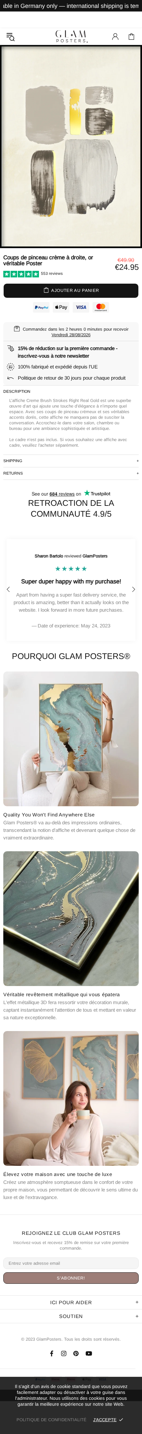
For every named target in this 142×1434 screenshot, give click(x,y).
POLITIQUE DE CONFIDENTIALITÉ (52, 1419)
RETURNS (13, 473)
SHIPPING (12, 460)
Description (16, 391)
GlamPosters (71, 36)
